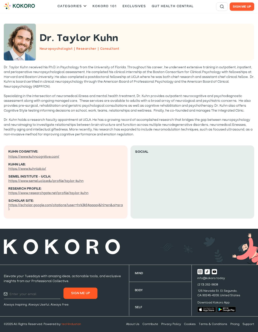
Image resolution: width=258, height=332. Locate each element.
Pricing (234, 324)
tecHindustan (71, 324)
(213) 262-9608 (207, 284)
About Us (132, 324)
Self (138, 307)
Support (248, 324)
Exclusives (134, 6)
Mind (139, 273)
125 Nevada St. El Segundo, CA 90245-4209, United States (218, 293)
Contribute (150, 324)
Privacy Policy (171, 324)
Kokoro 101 (105, 6)
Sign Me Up (80, 293)
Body (139, 290)
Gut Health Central (173, 6)
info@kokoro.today (211, 278)
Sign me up (242, 6)
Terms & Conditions (213, 324)
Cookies (190, 324)
